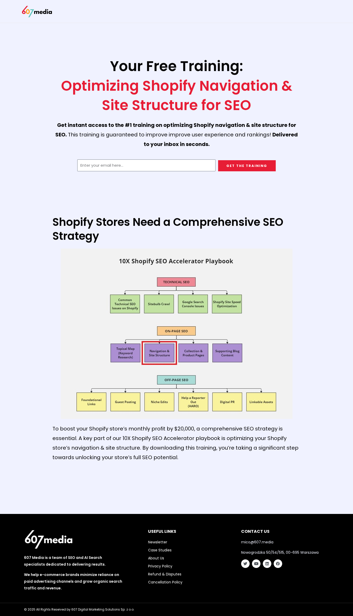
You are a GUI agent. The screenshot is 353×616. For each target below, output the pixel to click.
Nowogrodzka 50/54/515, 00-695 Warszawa (280, 552)
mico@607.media (257, 542)
